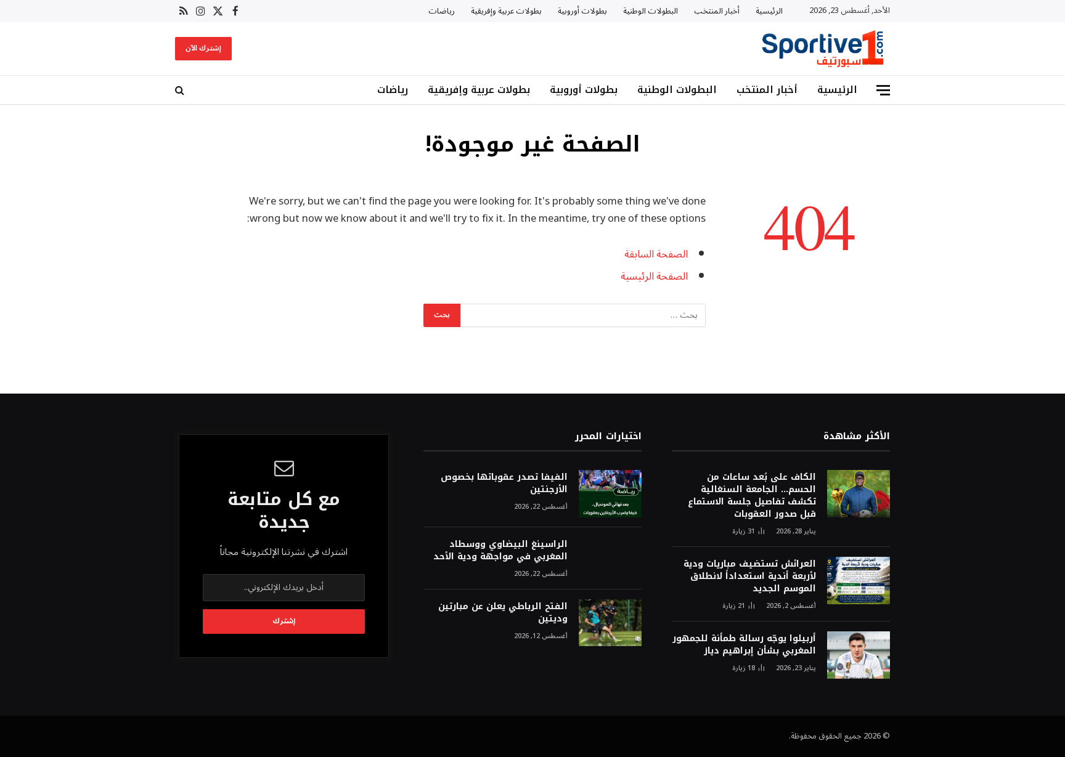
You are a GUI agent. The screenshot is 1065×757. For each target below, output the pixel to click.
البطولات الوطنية (650, 11)
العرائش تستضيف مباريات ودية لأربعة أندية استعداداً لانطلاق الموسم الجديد (749, 576)
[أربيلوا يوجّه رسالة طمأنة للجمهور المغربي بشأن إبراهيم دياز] (858, 655)
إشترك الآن (203, 48)
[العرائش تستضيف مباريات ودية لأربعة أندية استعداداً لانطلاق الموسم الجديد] (858, 580)
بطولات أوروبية (582, 11)
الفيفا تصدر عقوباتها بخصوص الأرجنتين (504, 483)
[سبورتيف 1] (823, 48)
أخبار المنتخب (717, 11)
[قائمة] (883, 90)
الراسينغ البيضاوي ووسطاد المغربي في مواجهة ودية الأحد (500, 550)
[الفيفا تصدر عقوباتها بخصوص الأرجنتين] (610, 493)
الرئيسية (769, 11)
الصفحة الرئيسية (654, 276)
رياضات (441, 11)
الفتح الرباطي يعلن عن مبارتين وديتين (502, 613)
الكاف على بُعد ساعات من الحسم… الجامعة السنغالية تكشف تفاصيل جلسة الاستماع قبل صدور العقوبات (752, 495)
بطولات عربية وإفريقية (506, 11)
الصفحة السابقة (656, 254)
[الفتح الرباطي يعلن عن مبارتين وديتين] (610, 623)
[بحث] (181, 90)
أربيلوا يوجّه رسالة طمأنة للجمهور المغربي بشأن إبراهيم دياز (744, 645)
